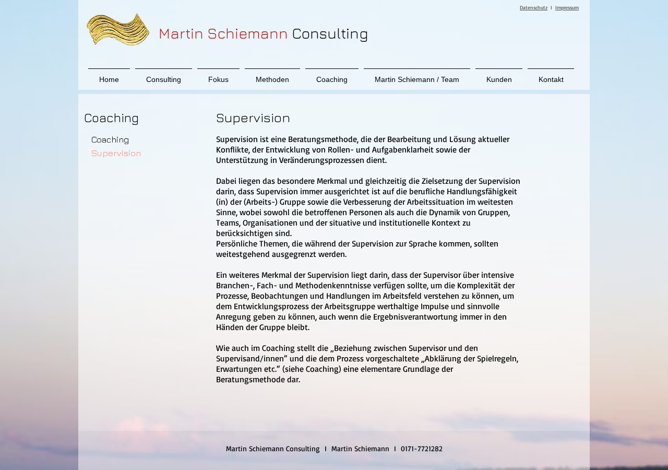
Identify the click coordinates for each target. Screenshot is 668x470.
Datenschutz (533, 7)
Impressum (567, 7)
